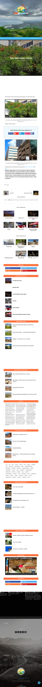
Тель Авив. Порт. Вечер (9, 217)
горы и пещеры (8, 468)
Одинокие (33, 246)
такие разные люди (8, 477)
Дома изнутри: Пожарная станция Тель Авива (33, 230)
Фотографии (33, 464)
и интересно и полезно (26, 468)
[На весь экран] (35, 573)
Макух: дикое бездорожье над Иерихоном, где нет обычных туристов (25, 394)
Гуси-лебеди (12, 193)
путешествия (21, 475)
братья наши (11, 466)
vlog (24, 464)
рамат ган (26, 475)
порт (28, 473)
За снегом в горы (9, 246)
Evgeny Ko (18, 60)
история (32, 468)
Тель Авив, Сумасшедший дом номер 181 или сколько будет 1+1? (24, 493)
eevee (12, 464)
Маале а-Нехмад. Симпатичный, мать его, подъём (21, 374)
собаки (30, 475)
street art (21, 464)
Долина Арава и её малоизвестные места (20, 434)
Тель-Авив (22, 54)
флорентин (14, 477)
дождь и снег (19, 468)
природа (12, 475)
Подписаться (8, 424)
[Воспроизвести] (6, 573)
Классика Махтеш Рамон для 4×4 (18, 387)
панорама (15, 473)
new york (16, 464)
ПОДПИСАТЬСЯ (21, 597)
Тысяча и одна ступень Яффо (18, 486)
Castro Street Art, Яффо (17, 542)
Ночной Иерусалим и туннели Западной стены (21, 500)
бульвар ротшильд (17, 466)
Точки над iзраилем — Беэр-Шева (19, 507)
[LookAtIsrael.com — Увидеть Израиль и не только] (21, 9)
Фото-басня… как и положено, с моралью (20, 548)
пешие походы (24, 473)
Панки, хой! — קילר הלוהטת (33, 257)
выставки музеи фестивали (28, 466)
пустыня (16, 475)
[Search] (39, 38)
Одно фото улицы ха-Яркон (28, 193)
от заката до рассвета (9, 473)
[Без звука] (33, 573)
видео (22, 466)
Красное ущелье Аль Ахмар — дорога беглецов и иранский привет (24, 332)
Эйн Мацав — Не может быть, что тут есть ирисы (21, 339)
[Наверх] (39, 682)
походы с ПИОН (33, 473)
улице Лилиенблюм (29, 167)
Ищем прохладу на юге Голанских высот (21, 247)
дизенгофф (13, 468)
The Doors (8, 229)
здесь (6, 168)
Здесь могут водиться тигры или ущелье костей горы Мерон (23, 345)
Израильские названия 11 (9, 257)
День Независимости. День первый (33, 218)
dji (9, 464)
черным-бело (24, 477)
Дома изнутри (6, 659)
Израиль (19, 54)
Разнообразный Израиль (17, 448)
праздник (7, 475)
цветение (19, 477)
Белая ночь (5, 660)
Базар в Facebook (21, 229)
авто (6, 466)
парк (19, 473)
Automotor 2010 (21, 217)
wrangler (28, 464)
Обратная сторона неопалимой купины (19, 441)
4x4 (6, 464)
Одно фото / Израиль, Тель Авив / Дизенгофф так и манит (23, 535)
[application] (21, 566)
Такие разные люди (21, 257)
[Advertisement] (21, 29)
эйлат (29, 477)
